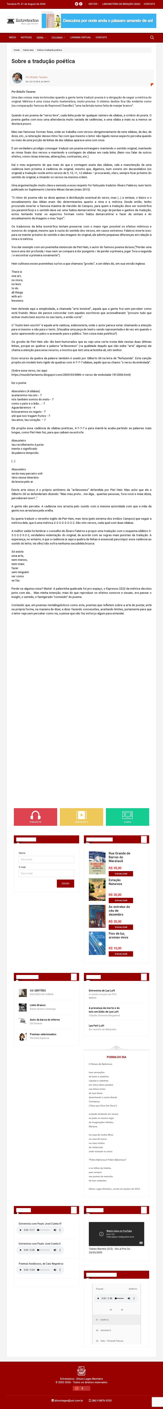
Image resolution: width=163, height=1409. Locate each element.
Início (12, 37)
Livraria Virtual (80, 37)
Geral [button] (41, 37)
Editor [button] (93, 4)
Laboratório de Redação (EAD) (121, 4)
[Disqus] (81, 671)
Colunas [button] (57, 37)
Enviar (65, 883)
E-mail (22, 867)
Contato (149, 4)
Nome (22, 853)
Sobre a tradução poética (49, 50)
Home (17, 50)
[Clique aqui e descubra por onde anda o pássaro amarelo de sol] (99, 21)
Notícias (26, 37)
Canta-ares (28, 50)
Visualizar (121, 874)
